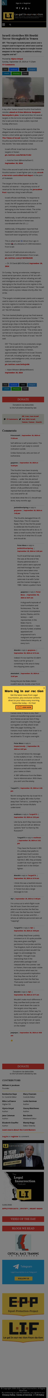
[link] (24, 688)
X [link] (44, 688)
